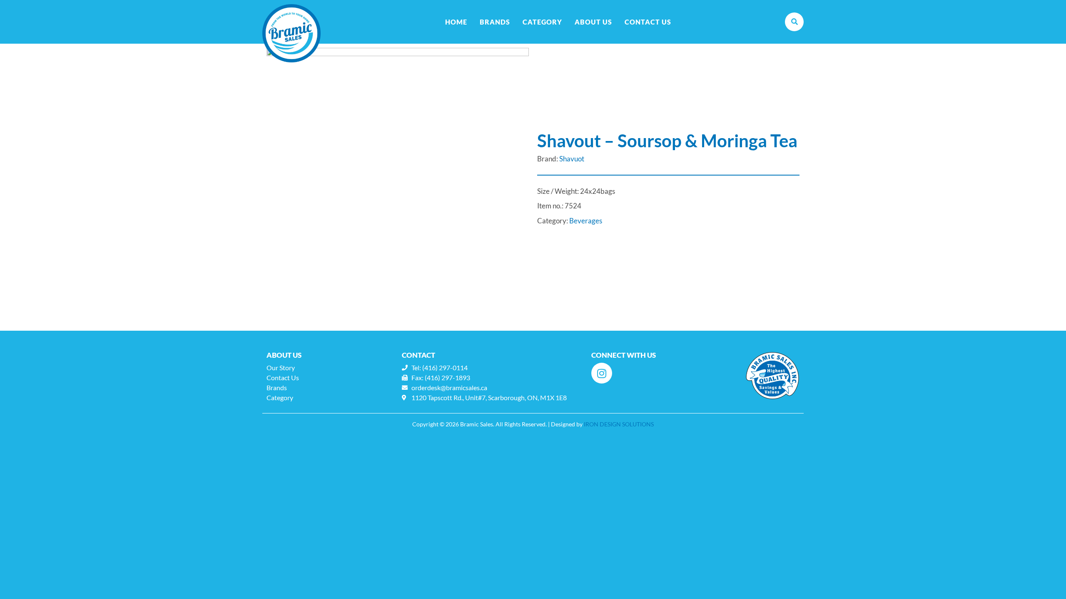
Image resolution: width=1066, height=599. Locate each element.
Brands (495, 22)
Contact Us (648, 22)
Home (456, 22)
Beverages (585, 220)
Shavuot (571, 158)
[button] (794, 21)
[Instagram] (601, 373)
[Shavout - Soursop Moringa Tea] (397, 179)
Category (542, 22)
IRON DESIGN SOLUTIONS (619, 424)
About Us (593, 22)
